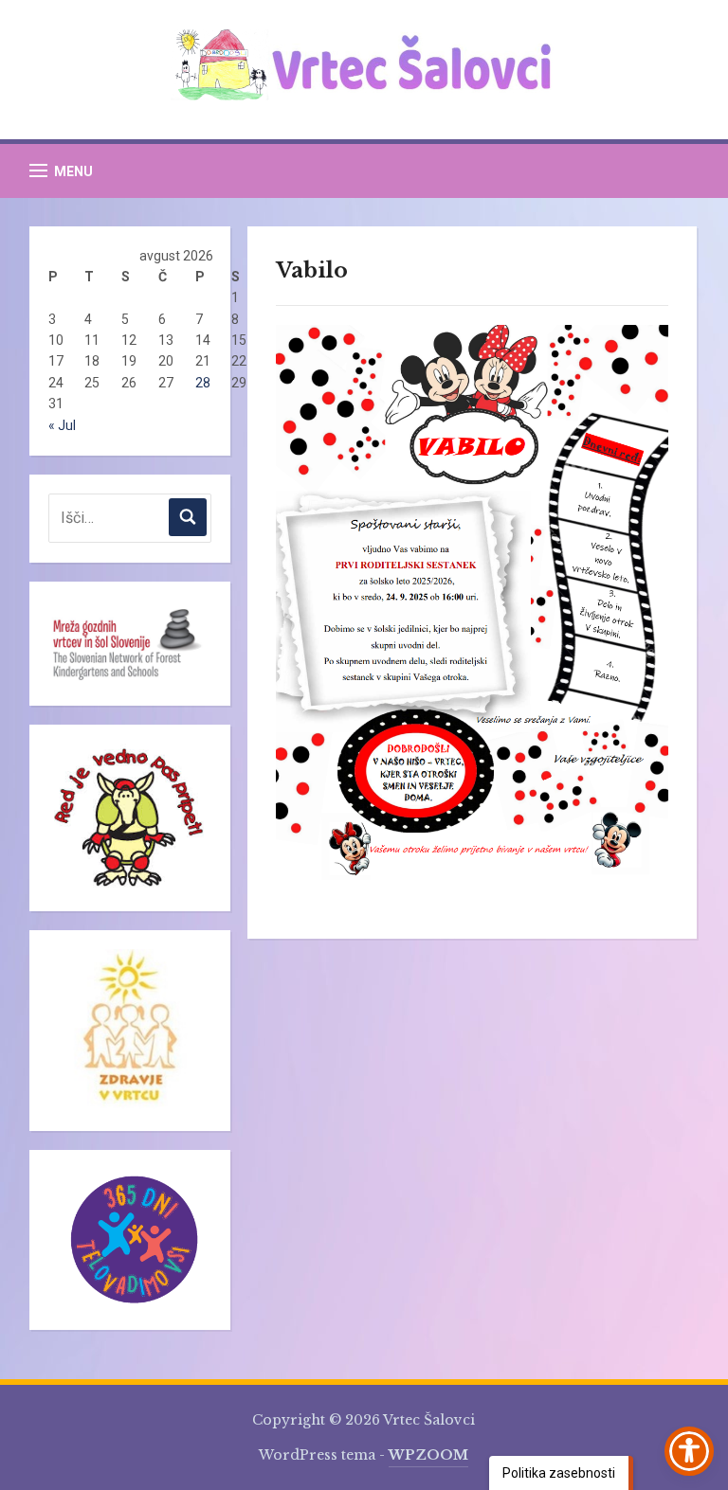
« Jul (62, 425)
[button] (61, 171)
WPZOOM (428, 1454)
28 (202, 382)
